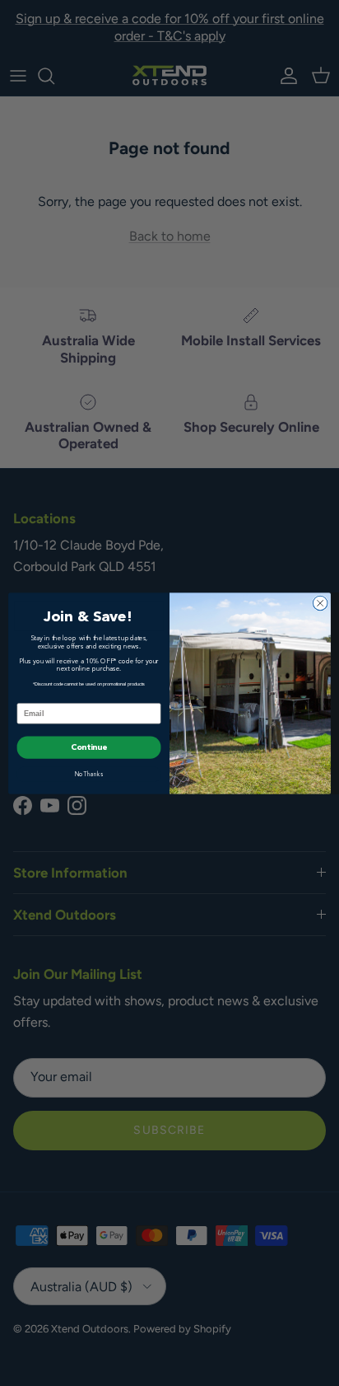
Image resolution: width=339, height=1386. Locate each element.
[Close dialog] (320, 603)
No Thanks (89, 774)
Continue (89, 747)
